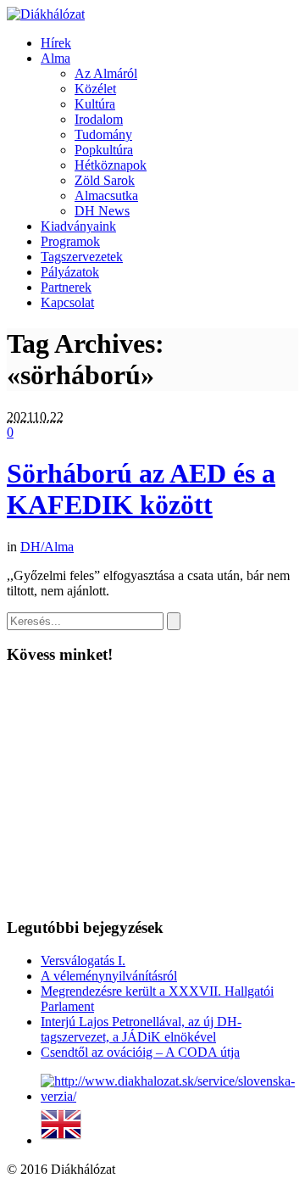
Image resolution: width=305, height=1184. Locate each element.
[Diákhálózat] (46, 14)
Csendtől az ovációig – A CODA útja (140, 1052)
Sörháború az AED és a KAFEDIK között (141, 489)
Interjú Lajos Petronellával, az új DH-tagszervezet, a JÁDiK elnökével (141, 1029)
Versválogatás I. (83, 960)
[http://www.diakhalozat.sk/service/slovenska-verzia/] (169, 1096)
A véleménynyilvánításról (109, 976)
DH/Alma (47, 546)
